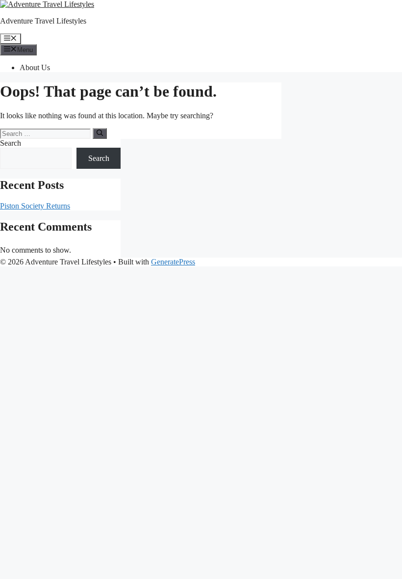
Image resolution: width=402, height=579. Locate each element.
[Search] (100, 133)
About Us (35, 67)
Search (10, 143)
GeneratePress (173, 262)
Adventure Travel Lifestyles (43, 21)
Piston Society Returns (35, 206)
